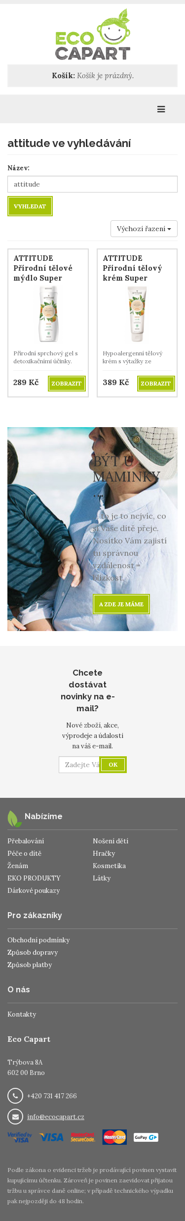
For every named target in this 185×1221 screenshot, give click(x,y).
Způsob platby (29, 965)
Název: (18, 168)
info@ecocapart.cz (55, 1117)
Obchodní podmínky (38, 940)
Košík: (63, 75)
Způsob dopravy (32, 952)
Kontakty (21, 1014)
